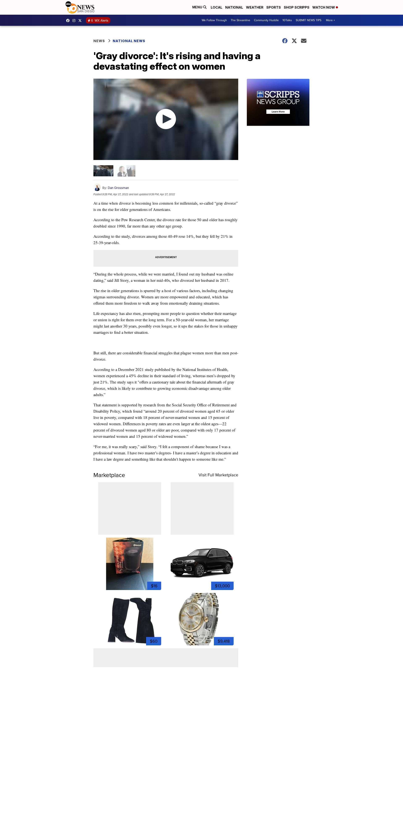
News (99, 41)
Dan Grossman (118, 188)
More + (330, 20)
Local (216, 7)
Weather (254, 7)
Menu (197, 7)
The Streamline (240, 20)
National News (129, 41)
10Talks (287, 20)
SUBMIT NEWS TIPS (308, 20)
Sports (273, 7)
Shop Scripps (296, 7)
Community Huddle (266, 20)
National (234, 7)
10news (81, 20)
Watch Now (324, 7)
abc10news (69, 20)
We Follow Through (214, 20)
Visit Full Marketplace (218, 475)
